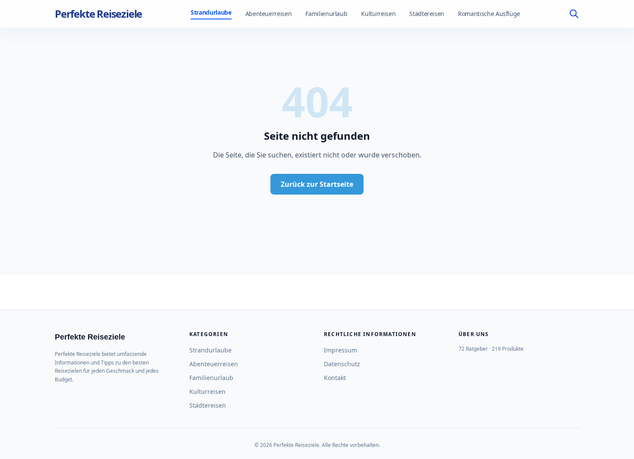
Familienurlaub (326, 13)
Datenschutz (342, 364)
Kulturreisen (378, 13)
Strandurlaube (211, 12)
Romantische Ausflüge (489, 13)
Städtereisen (426, 13)
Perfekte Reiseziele (98, 14)
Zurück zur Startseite (317, 184)
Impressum (340, 350)
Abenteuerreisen (268, 13)
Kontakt (335, 378)
